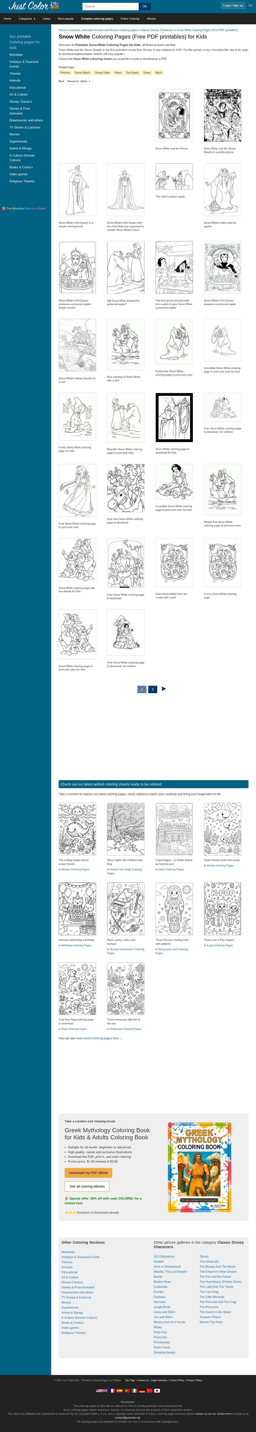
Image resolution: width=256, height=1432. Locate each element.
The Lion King (209, 1291)
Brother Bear (162, 1281)
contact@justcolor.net (127, 1417)
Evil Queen (132, 72)
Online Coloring (130, 18)
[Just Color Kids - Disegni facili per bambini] (134, 1390)
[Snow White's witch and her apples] (222, 215)
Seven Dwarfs (82, 72)
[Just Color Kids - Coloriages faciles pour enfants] (112, 1390)
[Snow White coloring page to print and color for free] (77, 658)
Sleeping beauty (164, 1352)
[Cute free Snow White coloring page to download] (125, 511)
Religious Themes (73, 1332)
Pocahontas (162, 1342)
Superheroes (70, 1307)
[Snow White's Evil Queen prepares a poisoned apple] (222, 292)
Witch (158, 72)
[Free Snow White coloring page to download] (125, 586)
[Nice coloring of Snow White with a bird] (125, 369)
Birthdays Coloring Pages (76, 945)
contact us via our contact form (213, 1413)
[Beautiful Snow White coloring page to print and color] (125, 441)
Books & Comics (72, 1322)
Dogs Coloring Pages (74, 1028)
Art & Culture (70, 1277)
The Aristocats (209, 1261)
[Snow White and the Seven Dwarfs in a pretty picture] (222, 140)
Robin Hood (162, 1347)
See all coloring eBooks (87, 1186)
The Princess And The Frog (218, 1302)
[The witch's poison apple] (174, 188)
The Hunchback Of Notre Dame (220, 1281)
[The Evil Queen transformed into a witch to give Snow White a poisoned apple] (174, 292)
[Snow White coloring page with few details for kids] (77, 580)
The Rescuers (209, 1307)
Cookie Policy (176, 1380)
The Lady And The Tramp (216, 1286)
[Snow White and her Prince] (174, 140)
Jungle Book (162, 1307)
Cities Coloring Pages (171, 869)
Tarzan (204, 1256)
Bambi (158, 1276)
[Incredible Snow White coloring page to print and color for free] (222, 360)
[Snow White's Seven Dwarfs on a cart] (77, 370)
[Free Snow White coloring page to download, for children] (222, 420)
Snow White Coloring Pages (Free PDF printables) (207, 30)
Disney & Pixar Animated (78, 1287)
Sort (61, 81)
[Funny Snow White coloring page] (222, 586)
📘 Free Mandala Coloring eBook (23, 208)
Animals (66, 1267)
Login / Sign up (233, 5)
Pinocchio (160, 1337)
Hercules (160, 1302)
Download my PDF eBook (88, 1173)
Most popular (66, 18)
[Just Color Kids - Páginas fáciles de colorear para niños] (119, 1390)
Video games (70, 1327)
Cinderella (161, 1286)
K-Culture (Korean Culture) (79, 1317)
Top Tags (130, 1380)
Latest (46, 18)
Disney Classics (72, 1282)
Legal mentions (159, 1380)
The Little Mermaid (212, 1296)
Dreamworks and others (77, 1292)
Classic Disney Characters (157, 30)
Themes (66, 1262)
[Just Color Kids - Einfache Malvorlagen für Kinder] (142, 1390)
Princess (65, 72)
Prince (118, 72)
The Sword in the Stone (215, 1312)
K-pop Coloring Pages (220, 945)
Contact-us (143, 1380)
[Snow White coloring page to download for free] (174, 441)
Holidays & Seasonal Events (80, 1257)
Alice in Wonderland (167, 1266)
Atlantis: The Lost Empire (170, 1271)
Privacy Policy (194, 1380)
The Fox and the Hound (215, 1276)
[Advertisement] (97, 119)
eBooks (151, 18)
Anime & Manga (72, 1312)
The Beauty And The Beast (217, 1266)
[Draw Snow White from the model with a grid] (174, 586)
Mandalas (68, 1252)
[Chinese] (149, 1390)
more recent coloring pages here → (99, 1038)
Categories (25, 18)
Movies (66, 1302)
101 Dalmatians (164, 1256)
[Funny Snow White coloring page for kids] (77, 439)
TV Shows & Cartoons (76, 1297)
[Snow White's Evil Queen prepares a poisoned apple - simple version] (77, 292)
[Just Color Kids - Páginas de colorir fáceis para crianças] (127, 1390)
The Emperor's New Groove (218, 1271)
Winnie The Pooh (211, 1322)
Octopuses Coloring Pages (125, 1028)
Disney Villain (102, 72)
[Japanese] (157, 1390)
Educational (69, 1272)
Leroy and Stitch (164, 1312)
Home (7, 18)
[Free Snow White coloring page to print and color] (77, 515)
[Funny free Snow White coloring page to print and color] (174, 363)
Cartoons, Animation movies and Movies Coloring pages (103, 30)
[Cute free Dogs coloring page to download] (77, 1014)
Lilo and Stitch (163, 1317)
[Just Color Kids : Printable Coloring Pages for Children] (34, 5)
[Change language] (250, 5)
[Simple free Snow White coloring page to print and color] (222, 514)
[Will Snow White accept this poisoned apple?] (125, 293)
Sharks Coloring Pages (220, 865)
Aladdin (159, 1261)
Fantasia (159, 1296)
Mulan (158, 1327)
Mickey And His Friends (169, 1322)
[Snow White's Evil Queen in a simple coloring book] (77, 215)
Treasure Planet (210, 1317)
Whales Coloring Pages (75, 869)
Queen (146, 72)
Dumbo (158, 1291)
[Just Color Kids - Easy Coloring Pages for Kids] (101, 1390)
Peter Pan (160, 1332)
